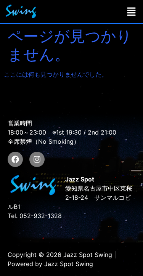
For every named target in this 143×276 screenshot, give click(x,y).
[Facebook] (15, 159)
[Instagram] (37, 159)
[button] (131, 11)
